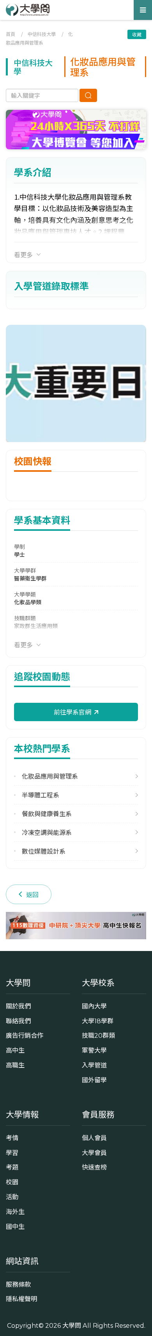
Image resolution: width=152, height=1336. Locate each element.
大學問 (71, 1325)
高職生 (15, 1065)
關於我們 (18, 1006)
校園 (12, 1182)
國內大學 (94, 1006)
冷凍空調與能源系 (47, 832)
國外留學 (94, 1080)
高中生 (15, 1050)
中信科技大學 (42, 33)
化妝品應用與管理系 (50, 776)
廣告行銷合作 (24, 1035)
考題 (12, 1167)
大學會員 (94, 1153)
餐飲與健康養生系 (47, 813)
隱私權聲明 (21, 1299)
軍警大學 (94, 1050)
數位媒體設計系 (43, 851)
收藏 (136, 34)
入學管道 (94, 1065)
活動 (12, 1197)
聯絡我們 (18, 1021)
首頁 (10, 33)
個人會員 (94, 1138)
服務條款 (18, 1284)
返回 (32, 894)
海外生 (15, 1212)
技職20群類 (98, 1035)
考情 (12, 1138)
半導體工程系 (40, 794)
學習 (12, 1153)
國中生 (15, 1226)
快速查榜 (94, 1167)
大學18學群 (97, 1021)
